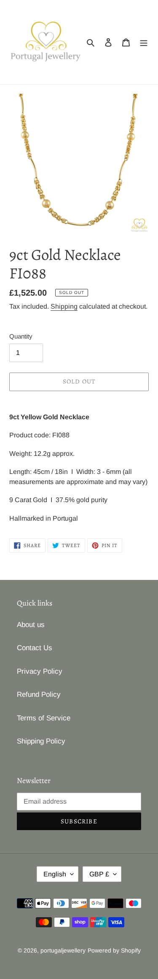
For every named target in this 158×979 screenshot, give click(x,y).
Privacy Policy (39, 671)
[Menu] (144, 42)
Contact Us (34, 648)
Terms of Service (43, 718)
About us (31, 625)
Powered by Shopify (114, 950)
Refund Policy (39, 695)
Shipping (64, 306)
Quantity (20, 336)
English (54, 874)
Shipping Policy (41, 741)
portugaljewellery (63, 950)
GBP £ (99, 874)
